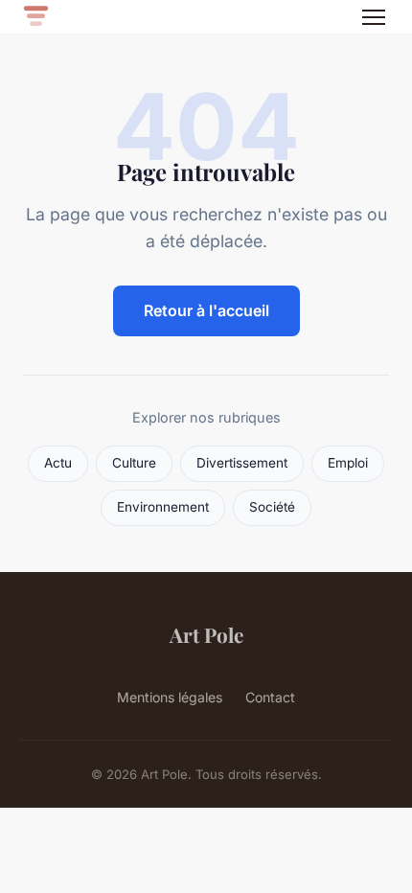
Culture (134, 462)
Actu (58, 462)
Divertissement (241, 462)
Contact (270, 697)
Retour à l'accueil (206, 310)
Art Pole (206, 634)
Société (272, 507)
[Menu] (374, 17)
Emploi (348, 462)
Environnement (163, 507)
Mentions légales (169, 697)
